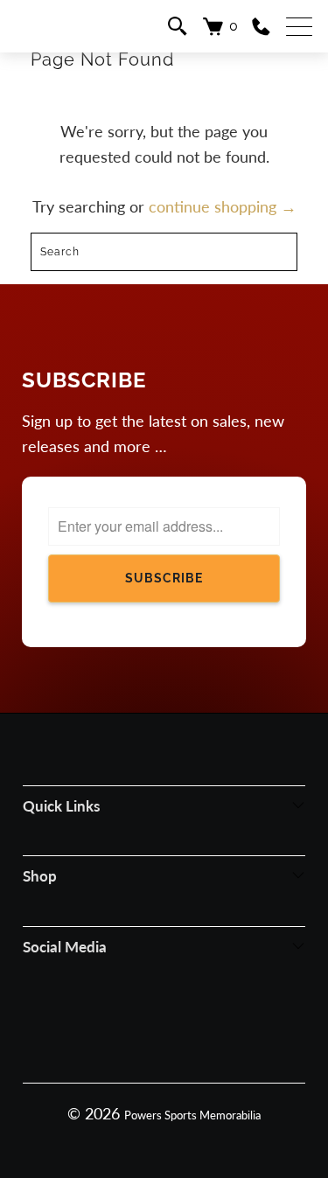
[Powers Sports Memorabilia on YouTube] (232, 1025)
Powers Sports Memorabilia (192, 1115)
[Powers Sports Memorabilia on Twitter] (186, 1025)
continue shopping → (223, 206)
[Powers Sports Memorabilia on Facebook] (95, 1025)
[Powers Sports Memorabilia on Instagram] (141, 1025)
